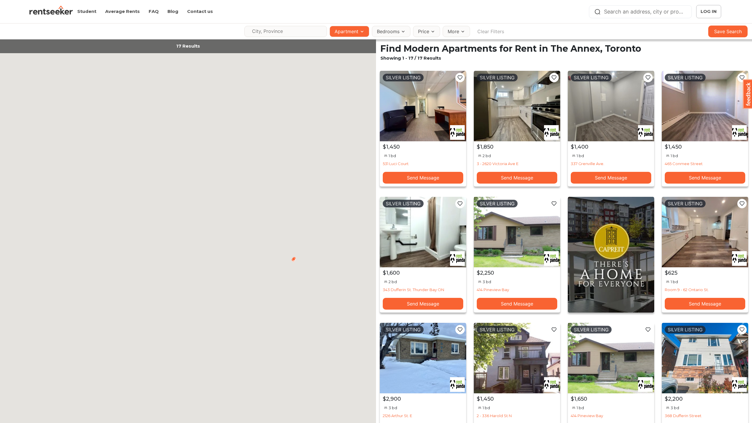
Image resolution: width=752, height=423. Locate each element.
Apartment (346, 31)
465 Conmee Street (684, 163)
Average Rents (122, 11)
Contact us (200, 11)
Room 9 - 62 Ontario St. (687, 289)
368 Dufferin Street (683, 415)
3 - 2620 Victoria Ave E (497, 163)
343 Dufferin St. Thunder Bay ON (413, 289)
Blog (172, 11)
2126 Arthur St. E (397, 415)
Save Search (728, 31)
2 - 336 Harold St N (494, 415)
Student (86, 11)
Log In (709, 11)
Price (423, 31)
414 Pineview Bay (493, 289)
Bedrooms (388, 31)
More (453, 31)
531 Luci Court (396, 163)
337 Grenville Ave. (587, 163)
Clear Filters (490, 31)
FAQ (154, 11)
